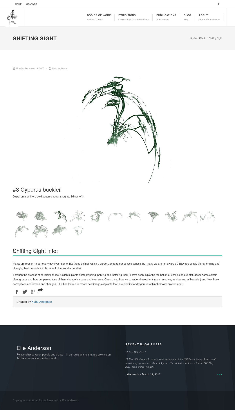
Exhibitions (133, 17)
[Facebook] (218, 4)
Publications (166, 17)
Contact (31, 4)
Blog (187, 17)
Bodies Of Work (99, 17)
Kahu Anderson (42, 302)
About (209, 17)
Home (18, 4)
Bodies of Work (197, 38)
